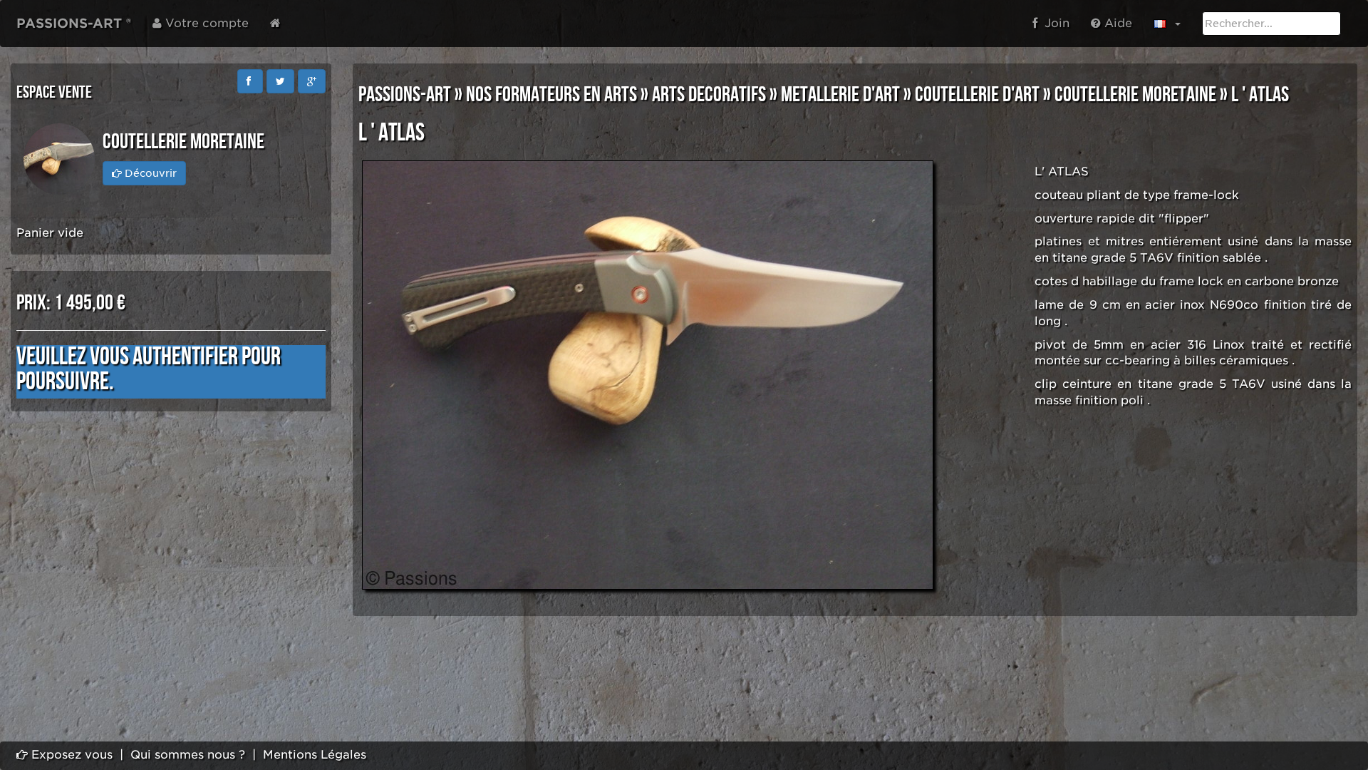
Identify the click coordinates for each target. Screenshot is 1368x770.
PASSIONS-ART (404, 95)
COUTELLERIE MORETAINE (1135, 95)
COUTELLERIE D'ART (977, 95)
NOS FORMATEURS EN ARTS (551, 95)
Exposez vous (70, 754)
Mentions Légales (314, 754)
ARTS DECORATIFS (709, 95)
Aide (1116, 23)
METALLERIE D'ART (840, 95)
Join (1053, 23)
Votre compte (205, 23)
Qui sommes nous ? (187, 754)
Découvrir (149, 173)
